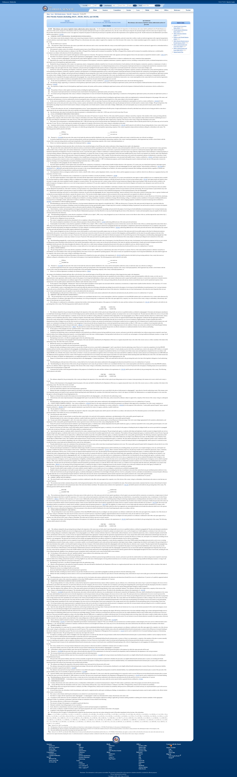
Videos (110, 747)
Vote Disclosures (53, 750)
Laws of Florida (83, 765)
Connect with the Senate (173, 744)
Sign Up (229, 2)
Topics (110, 749)
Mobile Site (13, 2)
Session (128, 10)
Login (233, 2)
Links (140, 759)
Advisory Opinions (143, 767)
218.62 (89, 143)
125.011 (106, 80)
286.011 (80, 325)
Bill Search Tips (52, 758)
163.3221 (49, 168)
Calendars (81, 747)
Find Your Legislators (54, 747)
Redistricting (82, 759)
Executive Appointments (84, 755)
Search (140, 5)
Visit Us (111, 755)
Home (95, 10)
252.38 (145, 179)
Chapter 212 (76, 14)
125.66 (103, 222)
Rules (140, 764)
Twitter (169, 745)
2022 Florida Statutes (60, 14)
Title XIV (69, 14)
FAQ (140, 755)
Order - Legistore (83, 767)
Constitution (82, 764)
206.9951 (49, 201)
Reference (177, 10)
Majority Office (142, 747)
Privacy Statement (115, 774)
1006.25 (56, 499)
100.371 (163, 55)
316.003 (55, 84)
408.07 (74, 326)
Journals (81, 749)
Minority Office (142, 749)
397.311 (107, 449)
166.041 (118, 227)
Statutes (81, 762)
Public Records (142, 769)
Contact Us (111, 757)
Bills (80, 745)
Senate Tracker (171, 747)
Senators (105, 10)
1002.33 (104, 504)
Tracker (188, 10)
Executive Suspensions (84, 757)
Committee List (52, 754)
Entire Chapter (107, 25)
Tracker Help (172, 752)
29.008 (115, 175)
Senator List (52, 745)
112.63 (122, 631)
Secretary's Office (143, 750)
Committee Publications (54, 755)
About (156, 10)
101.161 (123, 125)
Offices (166, 10)
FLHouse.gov (5, 2)
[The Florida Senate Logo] (58, 8)
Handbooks (141, 765)
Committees (117, 10)
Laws (138, 10)
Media (147, 10)
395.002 (61, 407)
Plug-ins (168, 754)
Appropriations (82, 750)
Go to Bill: (85, 5)
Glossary (141, 754)
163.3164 (160, 166)
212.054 (61, 34)
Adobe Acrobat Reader (174, 756)
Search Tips (141, 760)
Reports (81, 754)
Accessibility (123, 774)
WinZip (171, 757)
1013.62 (154, 502)
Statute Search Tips (178, 52)
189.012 (58, 168)
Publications (112, 745)
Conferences (82, 752)
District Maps (52, 749)
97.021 (141, 679)
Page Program (112, 759)
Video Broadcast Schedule (115, 750)
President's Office (143, 745)
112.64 (100, 655)
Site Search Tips (53, 762)
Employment (112, 754)
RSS (171, 745)
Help (140, 757)
